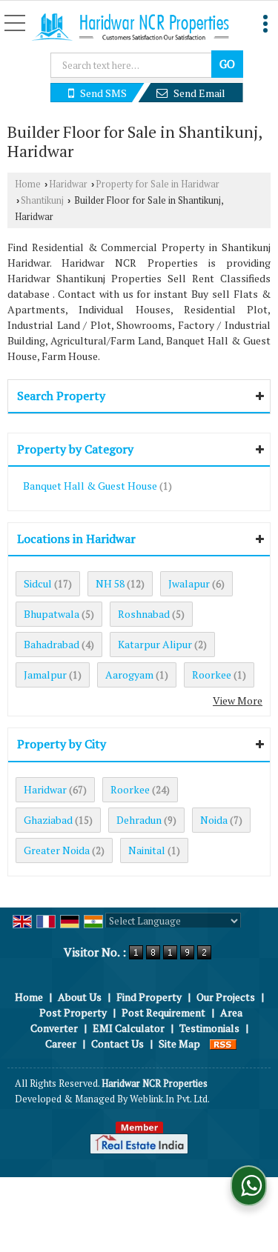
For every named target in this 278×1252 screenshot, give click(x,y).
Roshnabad (144, 614)
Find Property (149, 997)
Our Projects (225, 997)
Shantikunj (42, 200)
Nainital (146, 850)
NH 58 (110, 583)
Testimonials (209, 1028)
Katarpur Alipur (155, 644)
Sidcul (38, 583)
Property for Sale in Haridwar (157, 184)
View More (237, 700)
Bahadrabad (51, 644)
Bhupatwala (51, 614)
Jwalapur (189, 583)
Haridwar (68, 184)
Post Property (73, 1012)
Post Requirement (163, 1012)
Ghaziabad (48, 820)
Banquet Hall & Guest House (90, 486)
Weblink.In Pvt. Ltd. (170, 1099)
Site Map (179, 1043)
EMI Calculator (129, 1028)
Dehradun (139, 820)
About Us (80, 997)
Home (28, 184)
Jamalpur (45, 674)
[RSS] (223, 1043)
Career (60, 1043)
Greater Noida (57, 850)
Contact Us (117, 1043)
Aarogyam (129, 674)
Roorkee (211, 674)
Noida (214, 820)
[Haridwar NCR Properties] (130, 27)
